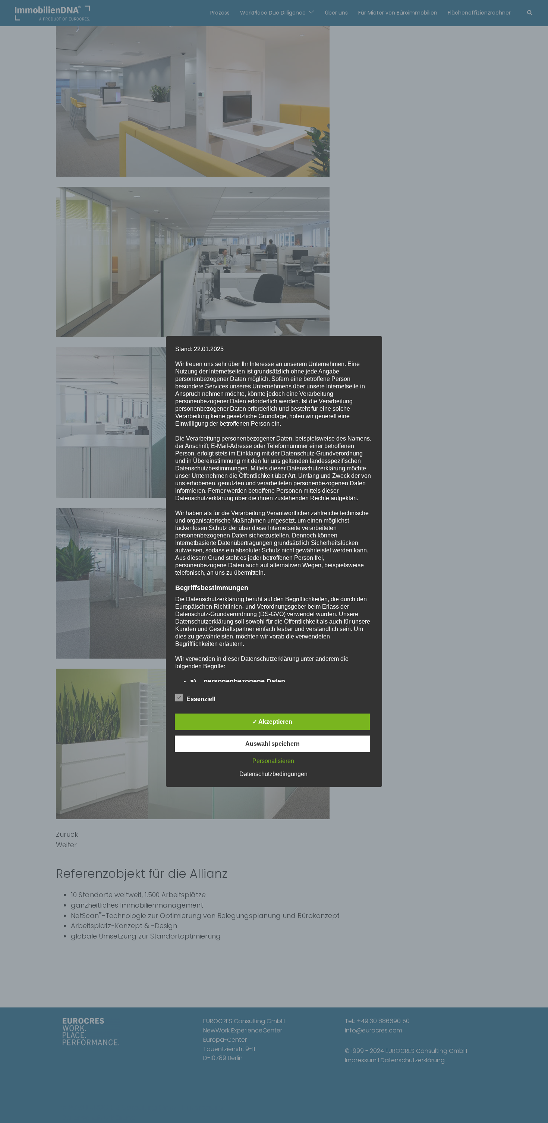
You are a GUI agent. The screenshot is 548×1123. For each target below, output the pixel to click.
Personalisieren (273, 761)
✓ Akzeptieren (272, 722)
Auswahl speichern (272, 744)
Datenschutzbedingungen (273, 774)
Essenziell (200, 699)
